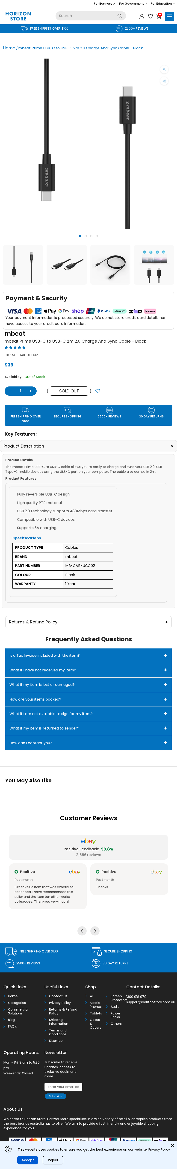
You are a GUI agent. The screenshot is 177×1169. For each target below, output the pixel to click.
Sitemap (56, 1041)
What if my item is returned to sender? (44, 728)
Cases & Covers (95, 1023)
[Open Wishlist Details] (150, 16)
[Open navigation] (169, 16)
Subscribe (55, 1096)
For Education (163, 3)
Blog (11, 1020)
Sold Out (69, 391)
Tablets (96, 1013)
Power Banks (115, 1015)
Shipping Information (58, 1022)
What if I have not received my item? (42, 670)
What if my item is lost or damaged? (42, 684)
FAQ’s (12, 1026)
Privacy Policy (60, 1003)
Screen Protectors (117, 998)
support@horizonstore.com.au (150, 1002)
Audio (115, 1007)
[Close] (172, 1145)
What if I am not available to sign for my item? (51, 713)
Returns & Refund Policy (63, 1011)
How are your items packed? (35, 699)
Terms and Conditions (58, 1032)
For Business (104, 3)
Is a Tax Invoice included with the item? (44, 655)
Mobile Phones (96, 1005)
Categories (17, 1003)
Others (116, 1024)
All (91, 996)
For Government (133, 3)
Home (9, 48)
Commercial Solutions (18, 1011)
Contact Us (58, 996)
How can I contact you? (30, 743)
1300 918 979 (136, 996)
